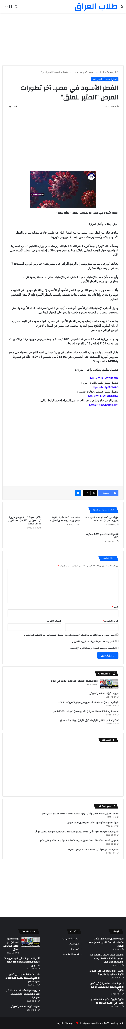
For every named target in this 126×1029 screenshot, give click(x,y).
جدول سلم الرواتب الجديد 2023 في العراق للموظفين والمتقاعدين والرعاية (23, 994)
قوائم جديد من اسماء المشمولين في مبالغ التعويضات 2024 (88, 702)
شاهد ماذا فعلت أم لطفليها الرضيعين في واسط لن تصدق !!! (65, 519)
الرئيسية (112, 72)
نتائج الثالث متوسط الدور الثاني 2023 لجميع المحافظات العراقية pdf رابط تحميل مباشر (76, 832)
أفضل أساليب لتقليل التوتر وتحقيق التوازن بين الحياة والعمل (89, 720)
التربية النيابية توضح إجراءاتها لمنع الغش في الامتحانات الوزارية (107, 1001)
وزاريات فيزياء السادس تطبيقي (103, 693)
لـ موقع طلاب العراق (66, 1023)
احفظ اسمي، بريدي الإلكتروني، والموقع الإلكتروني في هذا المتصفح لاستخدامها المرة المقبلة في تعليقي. (70, 635)
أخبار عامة (97, 79)
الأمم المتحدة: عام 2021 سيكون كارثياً (102, 535)
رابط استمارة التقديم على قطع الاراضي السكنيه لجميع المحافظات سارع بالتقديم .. (22, 978)
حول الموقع (74, 943)
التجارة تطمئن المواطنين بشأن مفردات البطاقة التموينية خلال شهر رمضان (106, 942)
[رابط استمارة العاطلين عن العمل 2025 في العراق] (109, 684)
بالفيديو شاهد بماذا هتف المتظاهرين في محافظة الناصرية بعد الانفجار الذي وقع (79, 840)
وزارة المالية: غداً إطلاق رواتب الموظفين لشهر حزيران (92, 823)
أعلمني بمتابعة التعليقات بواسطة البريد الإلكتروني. (93, 641)
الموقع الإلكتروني (53, 621)
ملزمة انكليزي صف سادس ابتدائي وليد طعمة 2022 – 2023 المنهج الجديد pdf (80, 813)
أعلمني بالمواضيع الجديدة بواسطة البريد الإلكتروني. (93, 648)
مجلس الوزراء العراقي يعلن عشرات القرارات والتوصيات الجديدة (106, 973)
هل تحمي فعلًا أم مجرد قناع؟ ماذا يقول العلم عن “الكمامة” (101, 519)
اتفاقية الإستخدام (71, 953)
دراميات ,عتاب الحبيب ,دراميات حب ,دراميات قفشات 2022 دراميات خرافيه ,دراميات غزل (107, 958)
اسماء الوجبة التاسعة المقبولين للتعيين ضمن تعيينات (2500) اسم (85, 711)
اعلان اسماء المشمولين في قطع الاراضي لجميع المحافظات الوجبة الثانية (107, 987)
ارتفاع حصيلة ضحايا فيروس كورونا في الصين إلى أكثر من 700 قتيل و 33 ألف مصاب (24, 520)
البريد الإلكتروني (110, 621)
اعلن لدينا (75, 948)
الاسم (115, 607)
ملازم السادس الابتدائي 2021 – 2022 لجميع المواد (93, 849)
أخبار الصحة (101, 72)
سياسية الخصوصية (71, 938)
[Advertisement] (63, 39)
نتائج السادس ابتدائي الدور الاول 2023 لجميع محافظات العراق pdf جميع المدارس (21, 962)
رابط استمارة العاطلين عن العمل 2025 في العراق (74, 681)
